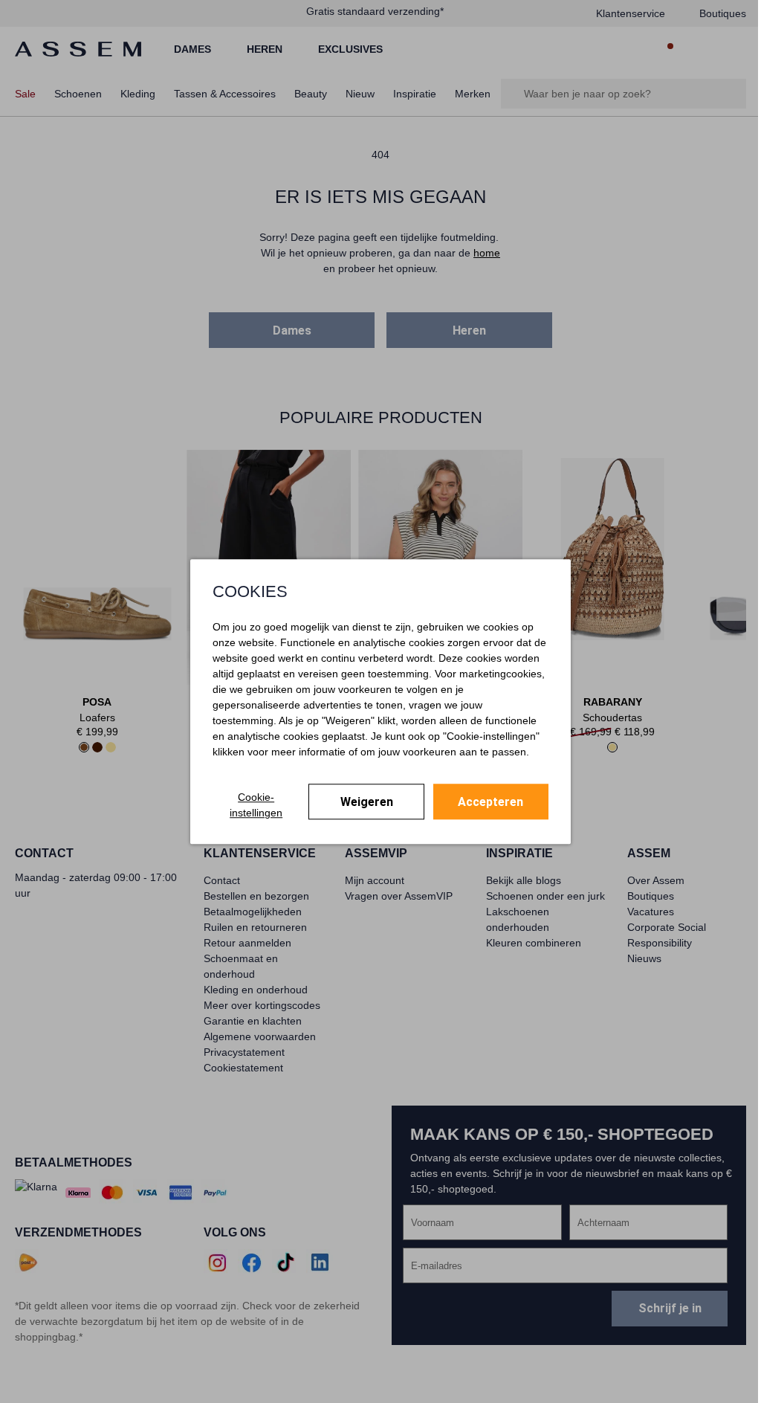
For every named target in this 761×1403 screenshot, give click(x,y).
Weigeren (366, 802)
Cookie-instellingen (256, 805)
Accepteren (490, 802)
